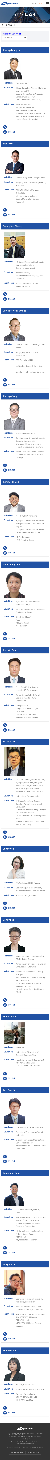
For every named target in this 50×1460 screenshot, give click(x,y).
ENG (41, 3)
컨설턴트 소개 (10, 25)
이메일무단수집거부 (17, 1452)
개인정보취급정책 (33, 1452)
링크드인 (11, 132)
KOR (34, 3)
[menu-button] (47, 3)
